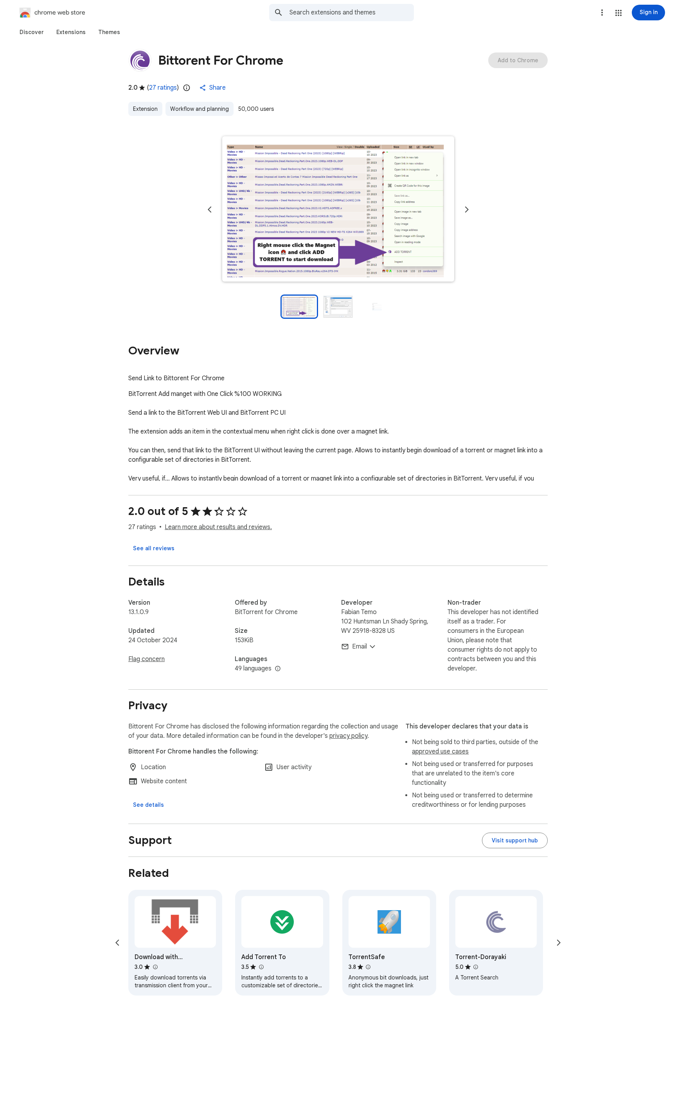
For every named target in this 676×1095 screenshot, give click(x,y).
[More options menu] (602, 12)
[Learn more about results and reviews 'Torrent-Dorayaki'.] (475, 967)
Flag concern (146, 659)
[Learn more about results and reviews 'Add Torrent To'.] (261, 967)
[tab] (31, 32)
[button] (618, 13)
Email (359, 646)
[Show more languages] (277, 669)
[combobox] (351, 12)
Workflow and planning (199, 108)
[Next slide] (467, 209)
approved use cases (440, 751)
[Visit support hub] (515, 840)
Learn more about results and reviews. (218, 527)
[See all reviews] (153, 548)
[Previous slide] (210, 209)
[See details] (148, 804)
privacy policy (348, 736)
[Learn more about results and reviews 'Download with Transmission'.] (155, 967)
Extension (145, 108)
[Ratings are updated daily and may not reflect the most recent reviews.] (186, 88)
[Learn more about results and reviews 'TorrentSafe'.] (368, 967)
